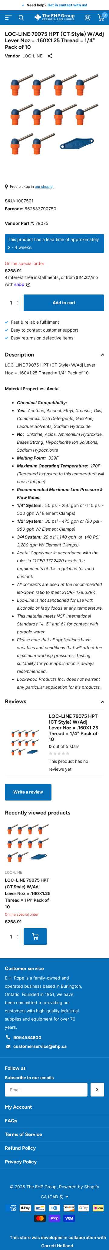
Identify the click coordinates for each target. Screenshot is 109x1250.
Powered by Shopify (79, 1186)
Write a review (28, 791)
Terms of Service (23, 1134)
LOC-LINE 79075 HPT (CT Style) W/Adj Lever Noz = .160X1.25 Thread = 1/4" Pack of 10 (28, 893)
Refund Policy (20, 1148)
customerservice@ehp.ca (40, 1046)
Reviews (15, 701)
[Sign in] (88, 17)
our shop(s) (44, 186)
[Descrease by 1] (19, 308)
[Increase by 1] (19, 297)
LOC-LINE (32, 55)
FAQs (11, 1121)
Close (21, 17)
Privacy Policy (21, 1162)
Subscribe (97, 1090)
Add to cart (64, 302)
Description (19, 354)
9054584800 (27, 1037)
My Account (18, 1107)
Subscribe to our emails (29, 1077)
